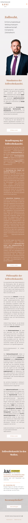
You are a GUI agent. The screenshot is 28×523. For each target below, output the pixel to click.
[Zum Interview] (13, 471)
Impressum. (9, 519)
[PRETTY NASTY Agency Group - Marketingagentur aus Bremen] (22, 516)
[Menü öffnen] (26, 4)
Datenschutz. (18, 519)
